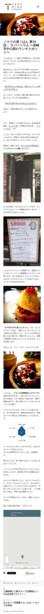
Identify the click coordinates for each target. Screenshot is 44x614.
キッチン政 (13, 126)
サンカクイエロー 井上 (24, 583)
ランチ (36, 583)
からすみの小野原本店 (30, 145)
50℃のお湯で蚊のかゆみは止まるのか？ (21, 103)
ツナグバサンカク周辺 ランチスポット (25, 568)
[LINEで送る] (27, 573)
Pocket (31, 573)
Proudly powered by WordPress (13, 611)
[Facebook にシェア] (4, 573)
